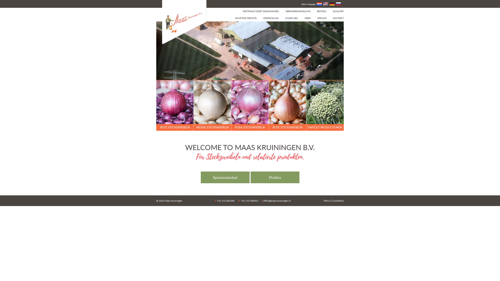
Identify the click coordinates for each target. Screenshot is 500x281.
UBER (307, 18)
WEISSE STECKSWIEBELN (212, 127)
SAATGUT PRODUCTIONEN (325, 127)
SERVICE (322, 18)
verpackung (271, 18)
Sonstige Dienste (246, 18)
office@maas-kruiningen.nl (277, 200)
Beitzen (321, 11)
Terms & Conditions (333, 200)
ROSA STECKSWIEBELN (250, 127)
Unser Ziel (291, 18)
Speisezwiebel (225, 177)
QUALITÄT (338, 11)
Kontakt (338, 18)
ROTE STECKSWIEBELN (175, 127)
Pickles (275, 177)
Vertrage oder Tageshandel (261, 11)
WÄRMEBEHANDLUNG (298, 11)
